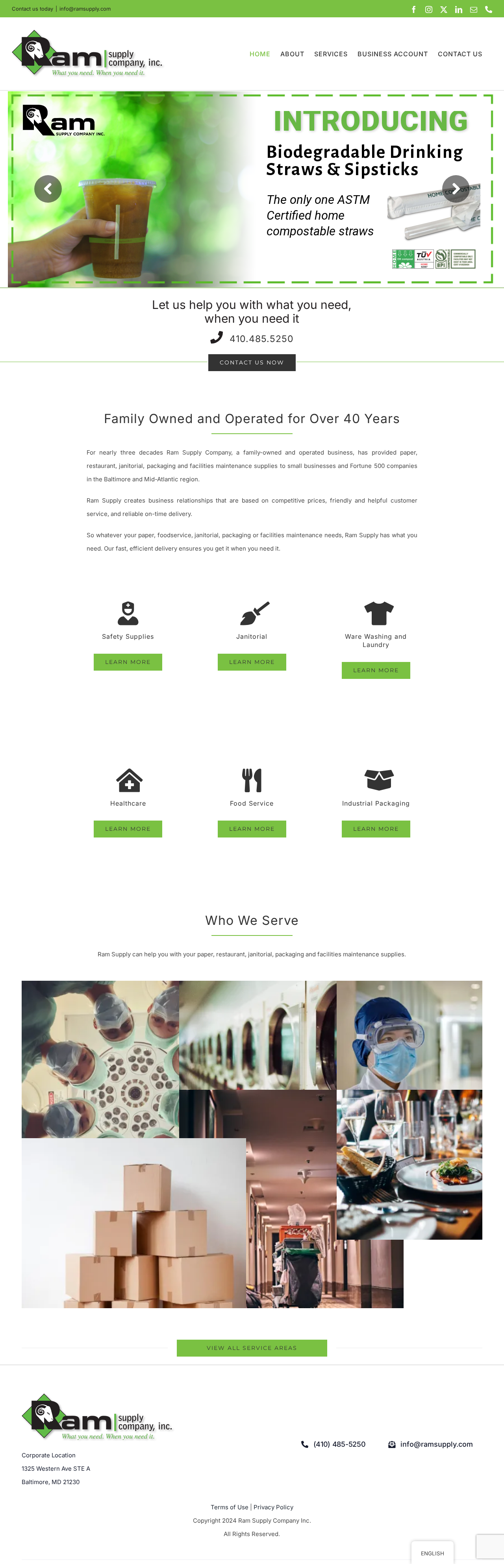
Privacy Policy (273, 1507)
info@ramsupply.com (85, 9)
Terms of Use (229, 1507)
